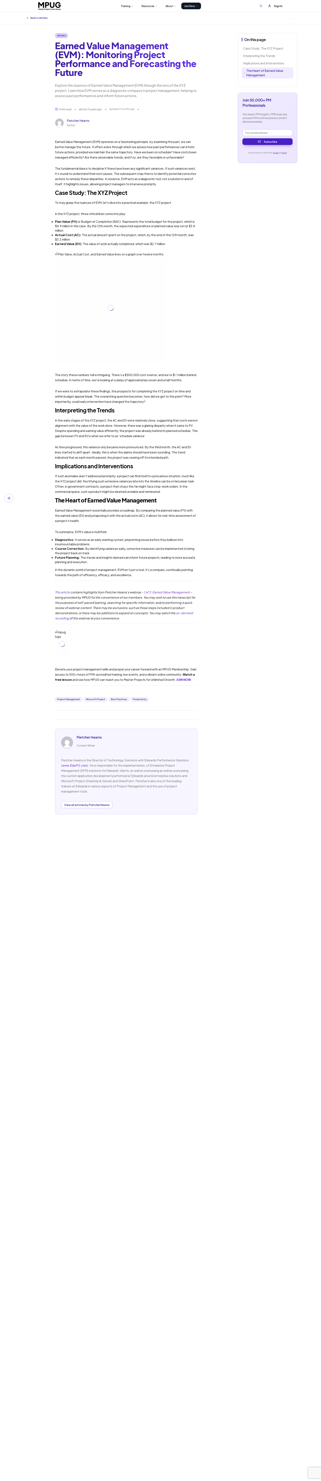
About (169, 6)
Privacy (276, 153)
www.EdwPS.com (74, 765)
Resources (148, 6)
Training (125, 6)
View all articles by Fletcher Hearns (86, 804)
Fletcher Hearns (78, 121)
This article (62, 592)
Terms (284, 153)
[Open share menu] (8, 498)
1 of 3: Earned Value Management (167, 592)
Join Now (189, 6)
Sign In (278, 6)
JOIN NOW (183, 680)
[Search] (261, 6)
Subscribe (270, 141)
